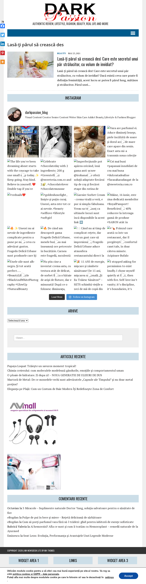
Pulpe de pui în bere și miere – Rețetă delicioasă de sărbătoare (61, 517)
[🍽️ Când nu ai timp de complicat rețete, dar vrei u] (89, 242)
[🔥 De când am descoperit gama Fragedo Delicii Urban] (56, 242)
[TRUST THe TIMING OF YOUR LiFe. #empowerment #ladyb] (56, 141)
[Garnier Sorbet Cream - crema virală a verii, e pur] (89, 208)
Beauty (61, 53)
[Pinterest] (2, 51)
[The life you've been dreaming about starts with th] (23, 175)
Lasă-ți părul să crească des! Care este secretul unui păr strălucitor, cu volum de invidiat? (97, 61)
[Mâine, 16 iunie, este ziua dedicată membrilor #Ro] (123, 208)
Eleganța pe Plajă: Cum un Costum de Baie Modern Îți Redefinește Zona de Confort (60, 389)
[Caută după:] (68, 337)
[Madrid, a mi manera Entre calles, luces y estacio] (23, 141)
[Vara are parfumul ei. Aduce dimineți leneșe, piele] (123, 141)
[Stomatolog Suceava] (34, 487)
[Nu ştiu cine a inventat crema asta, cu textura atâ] (56, 275)
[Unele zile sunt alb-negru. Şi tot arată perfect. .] (23, 275)
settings (109, 577)
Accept (128, 575)
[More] (2, 60)
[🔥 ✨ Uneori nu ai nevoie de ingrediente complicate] (23, 242)
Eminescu (13, 536)
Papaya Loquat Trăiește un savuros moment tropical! (41, 366)
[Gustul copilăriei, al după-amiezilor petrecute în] (89, 141)
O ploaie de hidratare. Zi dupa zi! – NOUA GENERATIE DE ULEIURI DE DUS (54, 375)
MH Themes (49, 550)
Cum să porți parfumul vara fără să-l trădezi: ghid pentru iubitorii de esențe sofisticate (78, 522)
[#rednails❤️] (23, 208)
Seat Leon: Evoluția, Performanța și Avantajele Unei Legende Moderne (68, 536)
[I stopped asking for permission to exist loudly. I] (123, 275)
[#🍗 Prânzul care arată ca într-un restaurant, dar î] (123, 242)
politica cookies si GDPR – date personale (36, 574)
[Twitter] (2, 33)
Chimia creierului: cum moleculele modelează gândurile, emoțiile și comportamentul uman (65, 370)
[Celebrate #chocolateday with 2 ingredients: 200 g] (56, 175)
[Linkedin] (2, 42)
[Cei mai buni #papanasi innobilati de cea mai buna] (123, 175)
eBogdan (13, 517)
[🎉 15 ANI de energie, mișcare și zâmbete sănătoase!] (89, 275)
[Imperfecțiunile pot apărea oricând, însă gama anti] (89, 175)
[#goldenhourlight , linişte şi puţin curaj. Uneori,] (56, 208)
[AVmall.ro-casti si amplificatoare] (34, 443)
